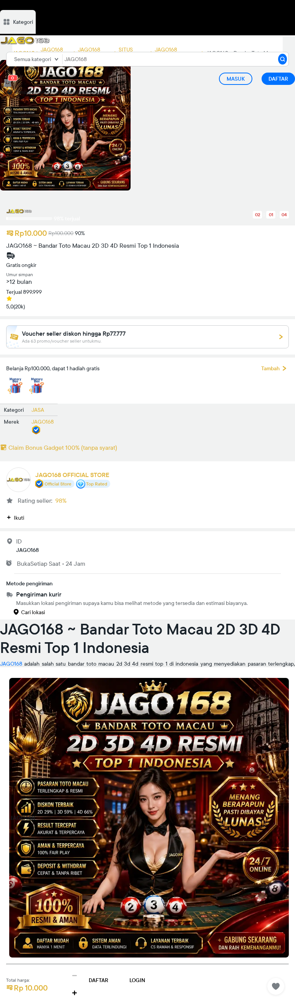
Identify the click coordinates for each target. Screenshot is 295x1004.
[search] (282, 59)
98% (60, 500)
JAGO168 (11, 663)
